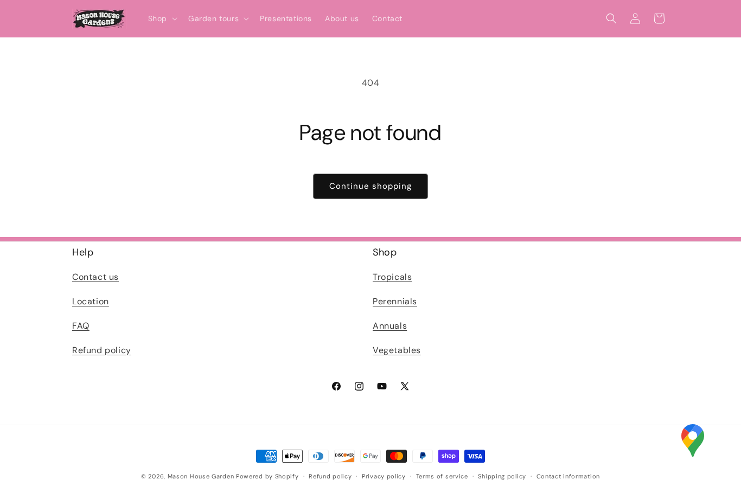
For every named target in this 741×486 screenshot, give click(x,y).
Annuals (390, 325)
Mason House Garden (201, 476)
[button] (162, 18)
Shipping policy (502, 475)
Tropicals (392, 277)
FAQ (81, 325)
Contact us (95, 277)
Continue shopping (370, 186)
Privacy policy (384, 475)
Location (90, 301)
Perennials (395, 301)
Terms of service (442, 475)
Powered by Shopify (267, 476)
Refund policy (101, 350)
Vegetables (397, 350)
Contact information (568, 475)
